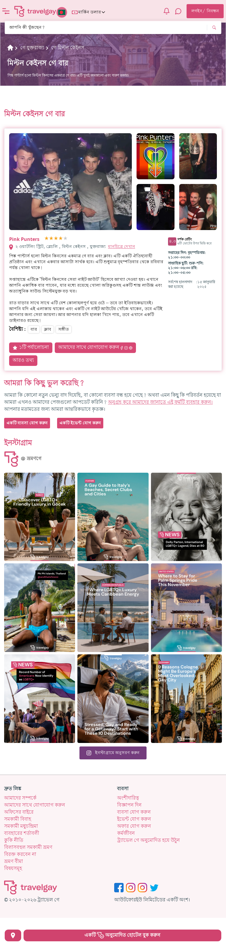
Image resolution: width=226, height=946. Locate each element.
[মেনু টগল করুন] (5, 11)
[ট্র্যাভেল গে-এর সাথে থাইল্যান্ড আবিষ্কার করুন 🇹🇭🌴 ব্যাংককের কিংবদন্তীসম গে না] (39, 607)
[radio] (46, 239)
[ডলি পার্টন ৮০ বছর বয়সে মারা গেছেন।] (186, 517)
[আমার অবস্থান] (13, 935)
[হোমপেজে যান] (35, 11)
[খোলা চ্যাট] (178, 11)
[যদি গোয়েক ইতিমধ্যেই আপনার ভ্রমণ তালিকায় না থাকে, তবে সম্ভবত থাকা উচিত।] (39, 517)
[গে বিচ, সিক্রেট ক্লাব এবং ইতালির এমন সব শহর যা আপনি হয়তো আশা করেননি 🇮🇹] (112, 517)
